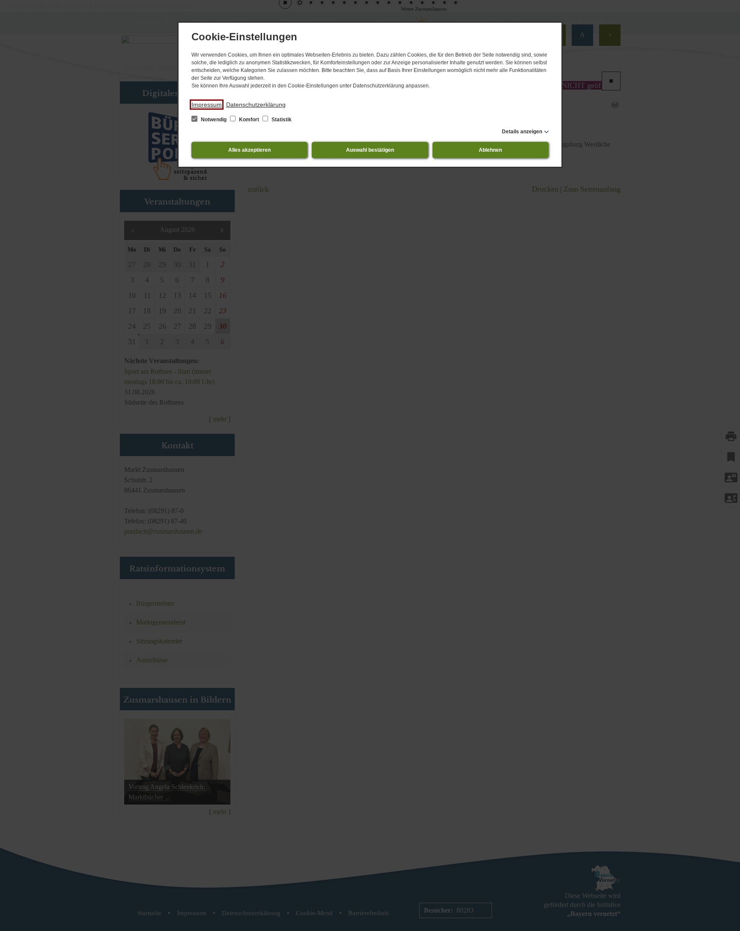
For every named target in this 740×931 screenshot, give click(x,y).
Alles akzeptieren (249, 150)
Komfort (249, 120)
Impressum (206, 104)
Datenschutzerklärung (256, 104)
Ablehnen (490, 150)
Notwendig (214, 120)
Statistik (281, 120)
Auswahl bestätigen (370, 150)
